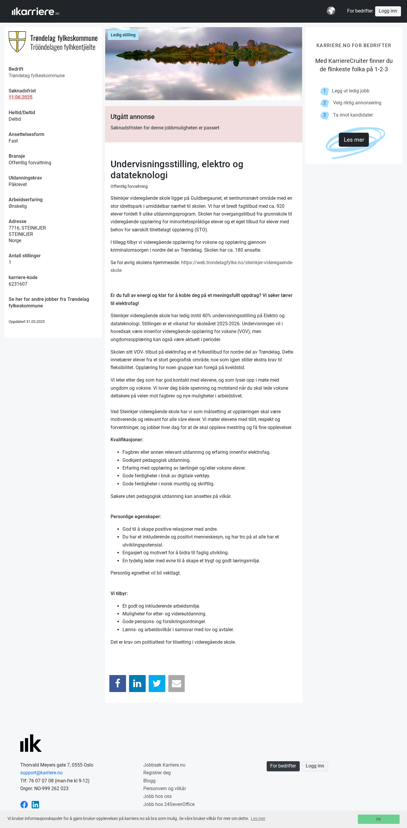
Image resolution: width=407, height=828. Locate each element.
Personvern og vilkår (164, 788)
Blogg (149, 781)
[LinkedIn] (137, 683)
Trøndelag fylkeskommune (37, 75)
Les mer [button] (258, 818)
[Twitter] (157, 683)
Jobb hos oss (157, 796)
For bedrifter (360, 11)
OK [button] (378, 819)
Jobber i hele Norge (41, 11)
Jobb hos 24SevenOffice (169, 804)
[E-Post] (176, 683)
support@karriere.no (41, 773)
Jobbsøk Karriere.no (164, 765)
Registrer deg (157, 773)
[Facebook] (117, 683)
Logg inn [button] (388, 11)
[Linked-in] (35, 804)
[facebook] (24, 804)
